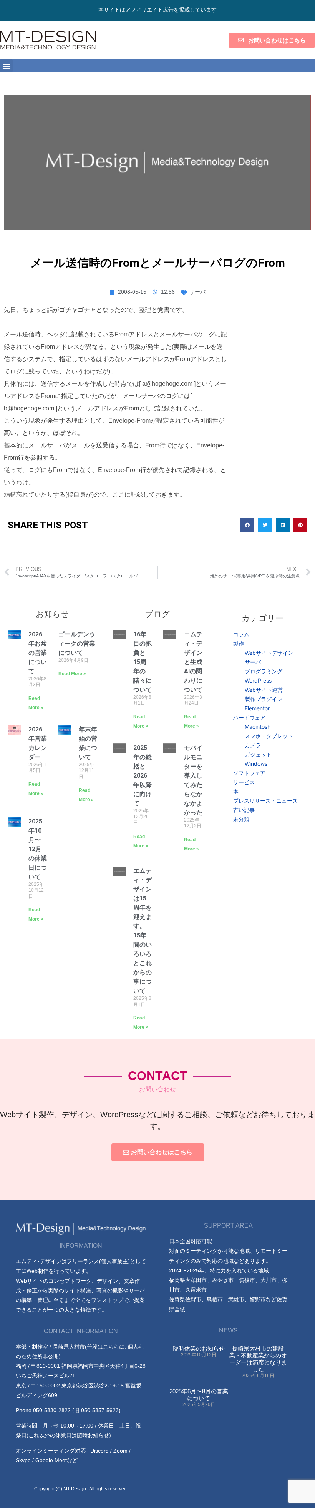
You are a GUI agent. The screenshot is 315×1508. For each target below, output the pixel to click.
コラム (241, 634)
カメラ (253, 745)
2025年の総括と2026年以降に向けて (142, 775)
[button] (6, 65)
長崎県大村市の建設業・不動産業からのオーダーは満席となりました (258, 1358)
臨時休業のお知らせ (199, 1348)
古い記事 (244, 810)
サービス (244, 782)
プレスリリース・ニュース (265, 800)
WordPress (258, 680)
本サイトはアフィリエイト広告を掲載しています (157, 10)
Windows (256, 763)
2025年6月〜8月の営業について (198, 1394)
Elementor (257, 708)
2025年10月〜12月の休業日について (37, 849)
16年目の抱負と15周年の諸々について (142, 662)
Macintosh (257, 726)
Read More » (72, 673)
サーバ (197, 292)
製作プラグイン (263, 699)
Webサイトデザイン (269, 652)
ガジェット (258, 754)
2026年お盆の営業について (37, 653)
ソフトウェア (249, 773)
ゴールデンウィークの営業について (76, 643)
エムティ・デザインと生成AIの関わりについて (193, 662)
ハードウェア (249, 717)
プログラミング (263, 671)
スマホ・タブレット (269, 736)
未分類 (241, 819)
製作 (238, 643)
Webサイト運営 (264, 689)
